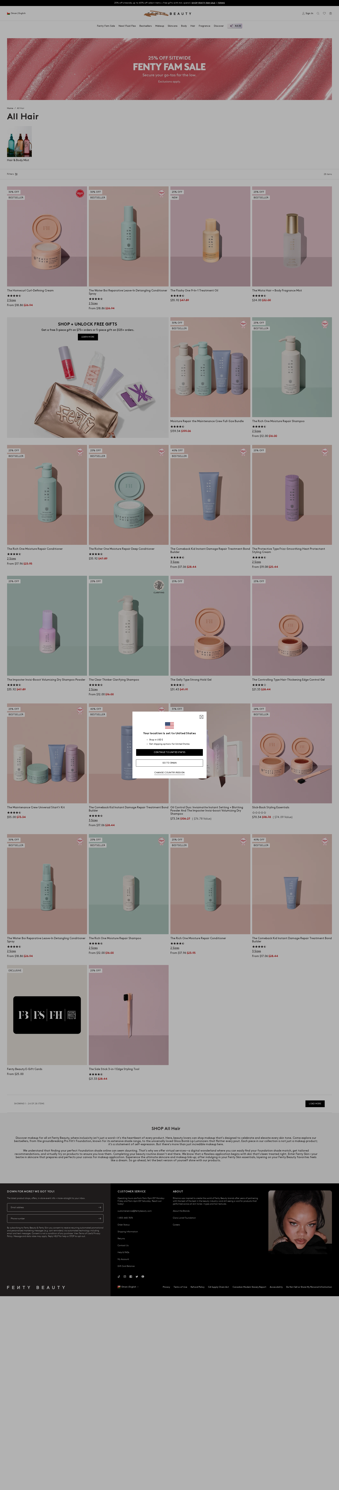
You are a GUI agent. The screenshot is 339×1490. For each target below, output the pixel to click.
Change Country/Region (169, 773)
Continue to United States (169, 752)
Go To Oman (169, 763)
